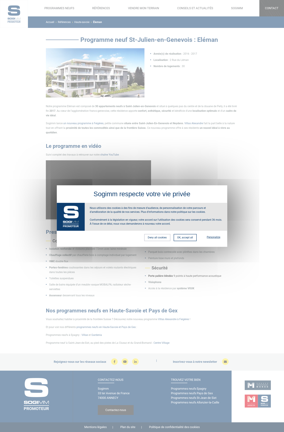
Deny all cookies (157, 237)
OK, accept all (185, 237)
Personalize (213, 237)
